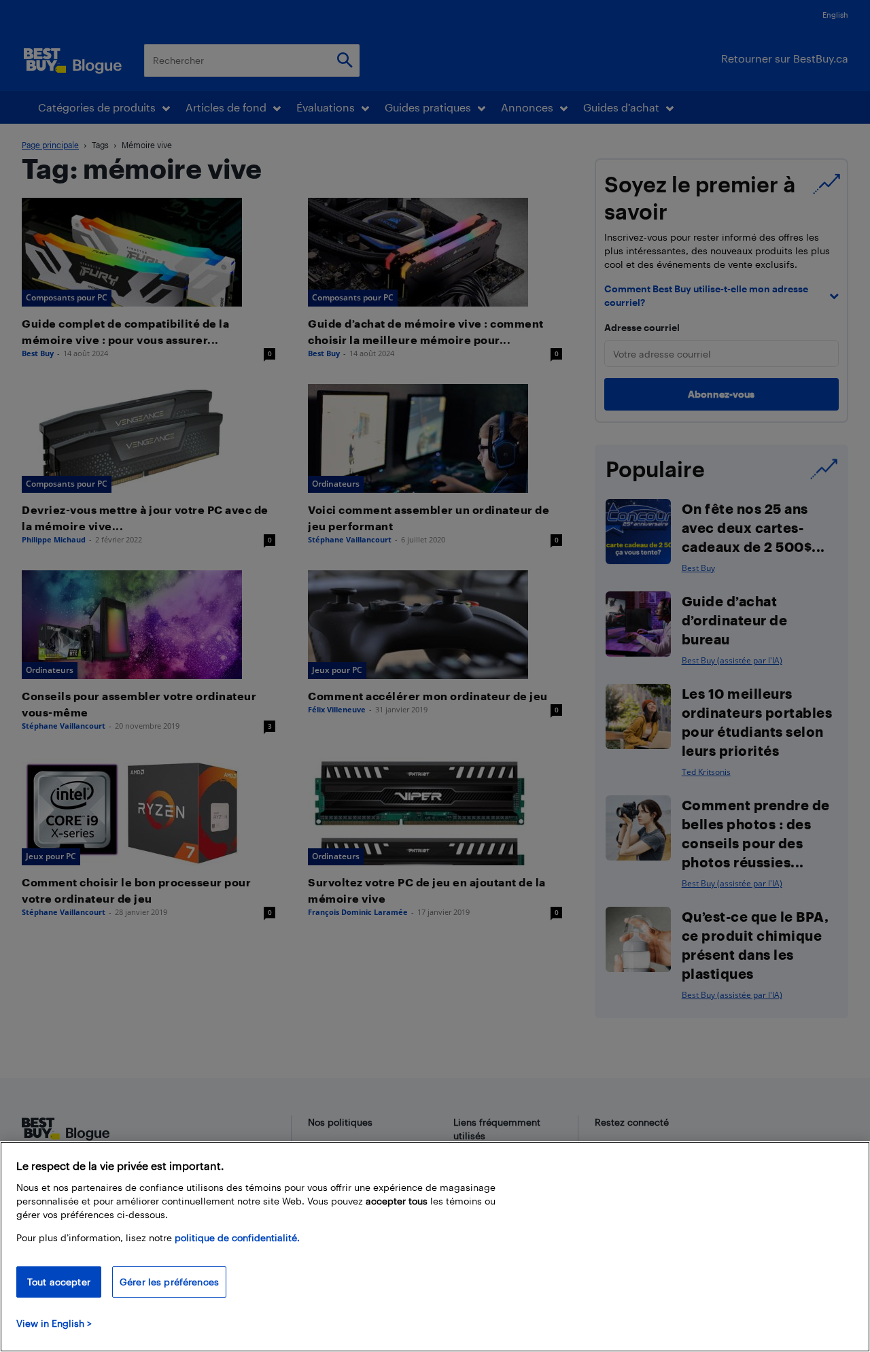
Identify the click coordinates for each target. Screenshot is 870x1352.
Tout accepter (58, 1281)
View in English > (54, 1323)
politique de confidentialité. (237, 1237)
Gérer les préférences (169, 1281)
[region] (435, 1246)
